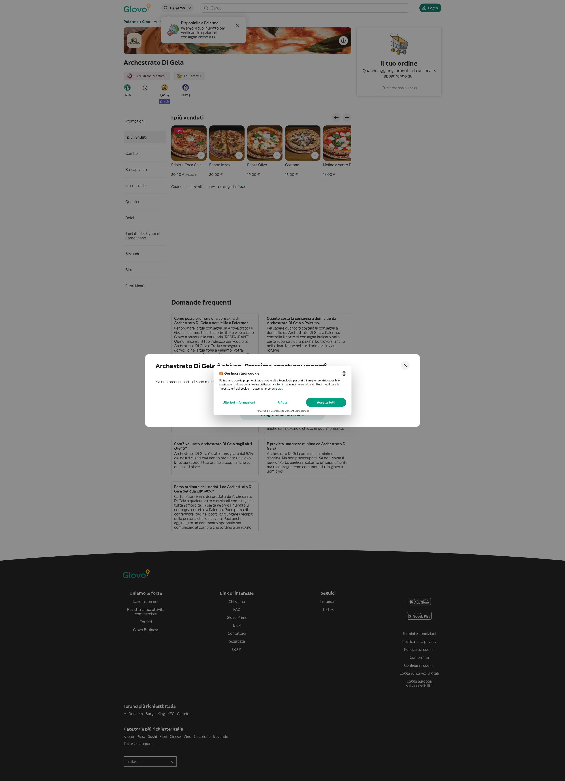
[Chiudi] (405, 365)
